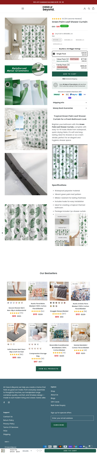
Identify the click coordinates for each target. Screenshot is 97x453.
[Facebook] (4, 402)
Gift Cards (55, 402)
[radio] (57, 40)
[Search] (89, 8)
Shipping (6, 434)
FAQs (5, 431)
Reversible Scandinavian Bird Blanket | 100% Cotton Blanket (59, 347)
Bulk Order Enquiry (58, 405)
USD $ (7, 442)
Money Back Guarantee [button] (63, 108)
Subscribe (59, 425)
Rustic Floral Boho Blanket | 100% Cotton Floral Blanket (37, 306)
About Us (54, 395)
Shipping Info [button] (58, 102)
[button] (70, 53)
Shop (53, 391)
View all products (48, 369)
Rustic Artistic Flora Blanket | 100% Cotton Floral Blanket (80, 306)
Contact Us (8, 417)
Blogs (53, 398)
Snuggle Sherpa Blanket (59, 311)
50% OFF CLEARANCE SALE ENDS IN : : (48, 2)
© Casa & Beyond (10, 447)
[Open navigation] (23, 8)
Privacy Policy (8, 424)
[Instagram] (9, 402)
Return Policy (8, 420)
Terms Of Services (10, 427)
